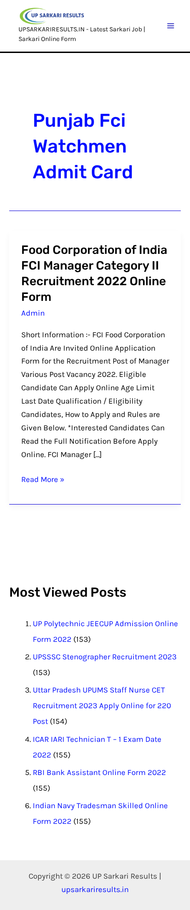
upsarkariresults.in (95, 889)
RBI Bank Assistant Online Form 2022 (99, 772)
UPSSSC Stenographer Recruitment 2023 (105, 656)
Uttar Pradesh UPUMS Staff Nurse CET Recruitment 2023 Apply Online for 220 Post (102, 705)
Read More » (43, 478)
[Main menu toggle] (171, 26)
